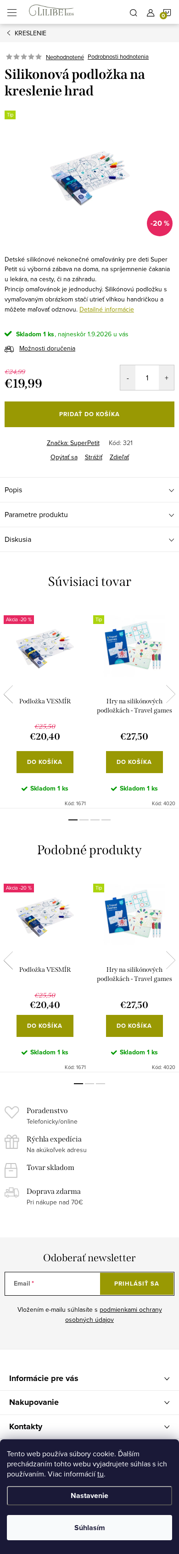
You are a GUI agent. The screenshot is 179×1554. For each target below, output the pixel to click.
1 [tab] (73, 819)
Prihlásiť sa (136, 1283)
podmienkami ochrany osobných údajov (113, 1314)
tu (100, 1474)
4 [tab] (106, 819)
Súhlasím (89, 1527)
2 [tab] (84, 819)
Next (170, 694)
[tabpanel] (45, 706)
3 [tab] (95, 819)
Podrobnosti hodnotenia (118, 57)
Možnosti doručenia (47, 348)
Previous (8, 694)
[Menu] (12, 12)
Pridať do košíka (89, 414)
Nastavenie (89, 1495)
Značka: (73, 442)
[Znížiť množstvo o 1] (127, 377)
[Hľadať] (133, 12)
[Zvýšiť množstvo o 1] (166, 377)
